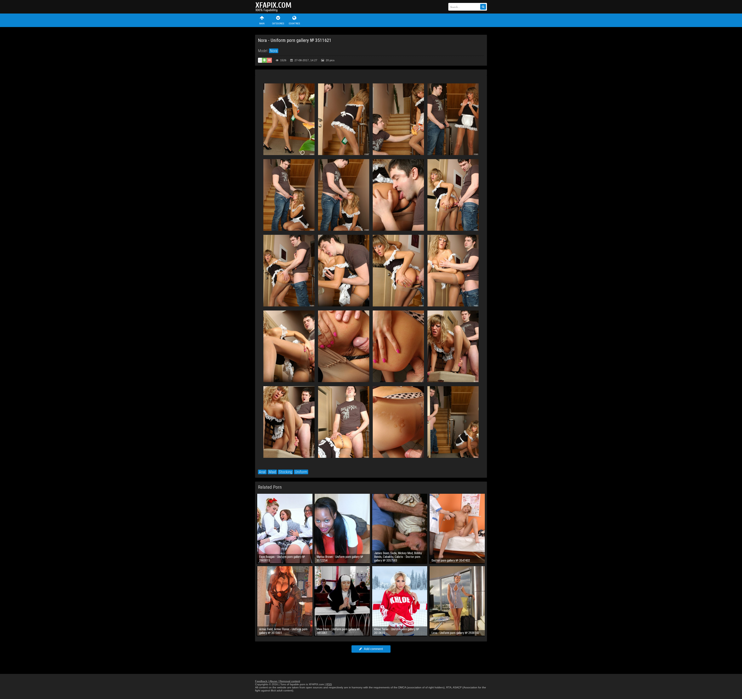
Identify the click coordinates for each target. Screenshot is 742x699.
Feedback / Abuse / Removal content (277, 681)
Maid (272, 472)
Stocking (285, 472)
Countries (294, 23)
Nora (273, 50)
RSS (329, 684)
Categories (278, 23)
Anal (262, 472)
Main (262, 23)
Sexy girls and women (274, 7)
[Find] (483, 7)
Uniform (301, 472)
